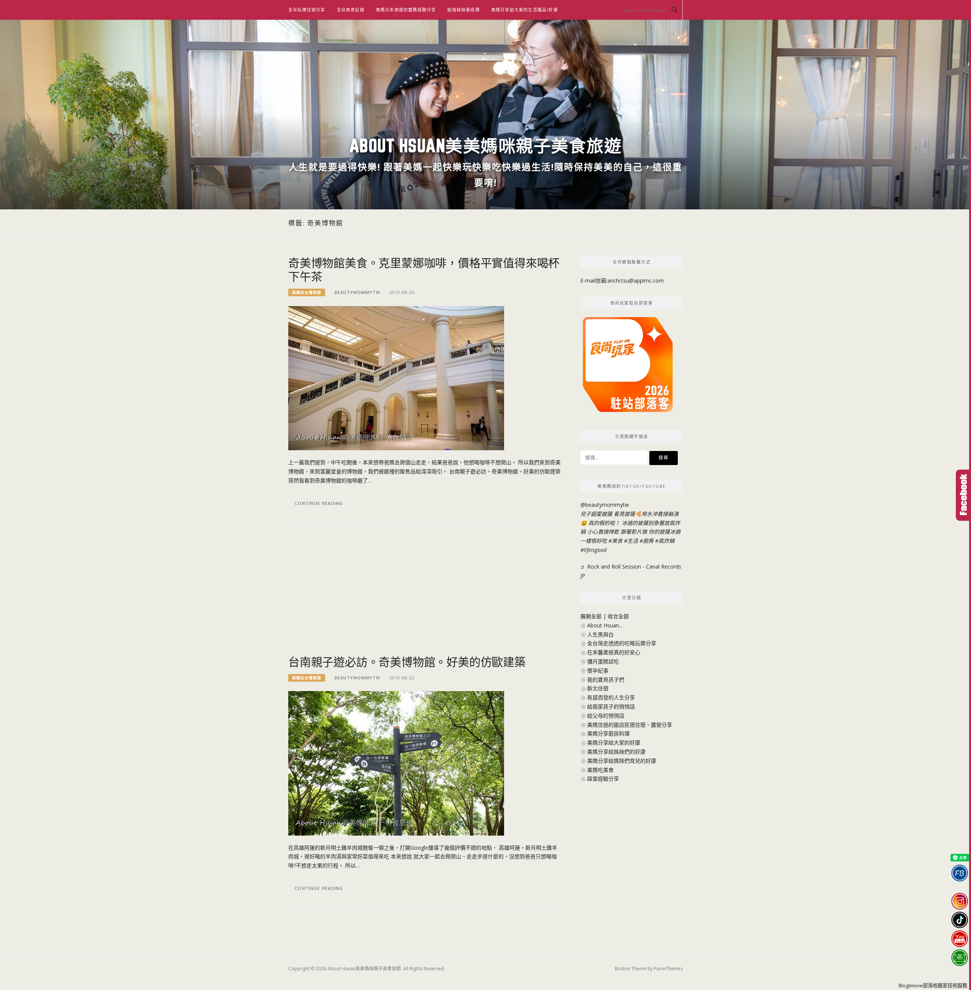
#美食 (615, 540)
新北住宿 (597, 688)
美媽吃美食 (600, 769)
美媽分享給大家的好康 (613, 742)
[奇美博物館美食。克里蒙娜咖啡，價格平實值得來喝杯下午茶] (396, 377)
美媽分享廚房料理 (608, 733)
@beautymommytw (604, 504)
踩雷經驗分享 (603, 778)
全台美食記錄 (351, 10)
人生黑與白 (600, 634)
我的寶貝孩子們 (605, 679)
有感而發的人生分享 (611, 697)
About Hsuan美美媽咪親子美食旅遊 (485, 145)
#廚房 (646, 540)
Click (963, 495)
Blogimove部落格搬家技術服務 (933, 985)
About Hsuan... (604, 625)
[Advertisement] (424, 594)
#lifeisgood (593, 549)
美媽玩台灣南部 (306, 292)
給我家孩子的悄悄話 (611, 706)
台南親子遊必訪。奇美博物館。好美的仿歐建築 (407, 661)
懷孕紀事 (597, 670)
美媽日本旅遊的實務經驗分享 (406, 10)
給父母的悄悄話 (605, 715)
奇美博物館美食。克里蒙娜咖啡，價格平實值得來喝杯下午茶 (423, 269)
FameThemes (668, 968)
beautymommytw (357, 292)
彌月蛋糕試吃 (603, 661)
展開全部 (591, 616)
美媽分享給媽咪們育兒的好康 (621, 760)
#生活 (631, 540)
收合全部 (618, 616)
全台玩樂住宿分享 (306, 10)
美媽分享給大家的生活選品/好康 (524, 10)
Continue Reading (319, 503)
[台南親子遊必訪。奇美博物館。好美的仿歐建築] (396, 762)
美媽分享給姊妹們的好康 (616, 751)
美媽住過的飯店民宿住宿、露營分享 (629, 724)
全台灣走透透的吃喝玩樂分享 (621, 643)
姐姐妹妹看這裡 (463, 10)
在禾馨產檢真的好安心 (613, 652)
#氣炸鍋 (664, 540)
